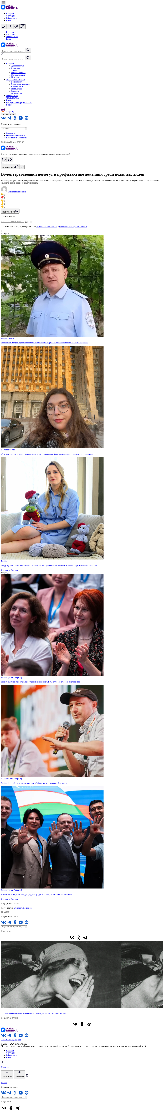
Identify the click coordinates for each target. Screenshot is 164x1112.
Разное (4, 163)
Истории (10, 13)
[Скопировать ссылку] (92, 937)
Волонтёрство (17, 82)
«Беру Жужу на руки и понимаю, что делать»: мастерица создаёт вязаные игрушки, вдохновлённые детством (49, 565)
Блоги (8, 20)
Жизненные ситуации (15, 79)
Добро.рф (18, 677)
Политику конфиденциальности (73, 226)
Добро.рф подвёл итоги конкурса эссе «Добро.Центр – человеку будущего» (34, 783)
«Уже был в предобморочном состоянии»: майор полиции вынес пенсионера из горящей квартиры (44, 343)
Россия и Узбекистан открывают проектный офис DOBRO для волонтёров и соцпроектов (40, 682)
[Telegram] (85, 937)
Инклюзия (15, 77)
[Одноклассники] (79, 937)
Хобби (14, 70)
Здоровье (15, 91)
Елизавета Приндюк (23, 908)
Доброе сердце (17, 66)
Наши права (16, 89)
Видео (9, 105)
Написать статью (8, 114)
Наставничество (18, 73)
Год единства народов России (19, 102)
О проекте (10, 133)
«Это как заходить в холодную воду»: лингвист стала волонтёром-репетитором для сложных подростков (47, 454)
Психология (16, 93)
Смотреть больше (9, 570)
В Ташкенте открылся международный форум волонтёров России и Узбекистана (36, 894)
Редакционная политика (16, 135)
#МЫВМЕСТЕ (12, 98)
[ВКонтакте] (72, 937)
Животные (16, 68)
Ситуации (10, 16)
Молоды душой (18, 75)
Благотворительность (20, 84)
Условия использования (46, 226)
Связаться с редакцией (11, 1039)
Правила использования (16, 138)
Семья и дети (17, 86)
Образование (12, 18)
